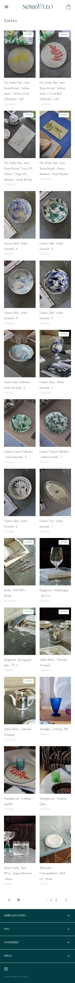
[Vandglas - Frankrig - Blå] (55, 700)
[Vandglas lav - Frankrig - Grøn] (55, 770)
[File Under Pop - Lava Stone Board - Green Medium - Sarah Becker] (55, 134)
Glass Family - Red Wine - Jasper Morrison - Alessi (18, 873)
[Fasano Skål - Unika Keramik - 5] (55, 214)
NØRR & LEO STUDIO (20, 977)
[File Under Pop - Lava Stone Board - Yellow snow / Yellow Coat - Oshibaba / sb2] (20, 54)
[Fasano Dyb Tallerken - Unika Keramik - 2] (20, 353)
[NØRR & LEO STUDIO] (38, 7)
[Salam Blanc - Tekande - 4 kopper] (55, 631)
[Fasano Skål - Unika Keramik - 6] (20, 214)
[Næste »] (18, 899)
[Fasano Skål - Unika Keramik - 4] (20, 284)
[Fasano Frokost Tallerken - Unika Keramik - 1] (55, 423)
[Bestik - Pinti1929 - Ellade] (20, 561)
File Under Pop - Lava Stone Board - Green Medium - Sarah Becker (54, 169)
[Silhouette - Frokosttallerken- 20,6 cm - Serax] (55, 839)
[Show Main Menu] (6, 6)
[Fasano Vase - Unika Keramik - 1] (55, 353)
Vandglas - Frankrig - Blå (54, 729)
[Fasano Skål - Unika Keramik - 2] (55, 284)
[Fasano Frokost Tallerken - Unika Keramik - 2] (20, 423)
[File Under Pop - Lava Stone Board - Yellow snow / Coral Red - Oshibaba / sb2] (55, 54)
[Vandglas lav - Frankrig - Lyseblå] (20, 770)
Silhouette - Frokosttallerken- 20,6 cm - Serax (52, 873)
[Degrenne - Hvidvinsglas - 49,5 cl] (55, 561)
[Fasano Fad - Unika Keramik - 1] (55, 492)
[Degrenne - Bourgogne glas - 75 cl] (20, 631)
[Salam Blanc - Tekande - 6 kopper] (20, 700)
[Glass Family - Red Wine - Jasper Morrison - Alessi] (20, 839)
